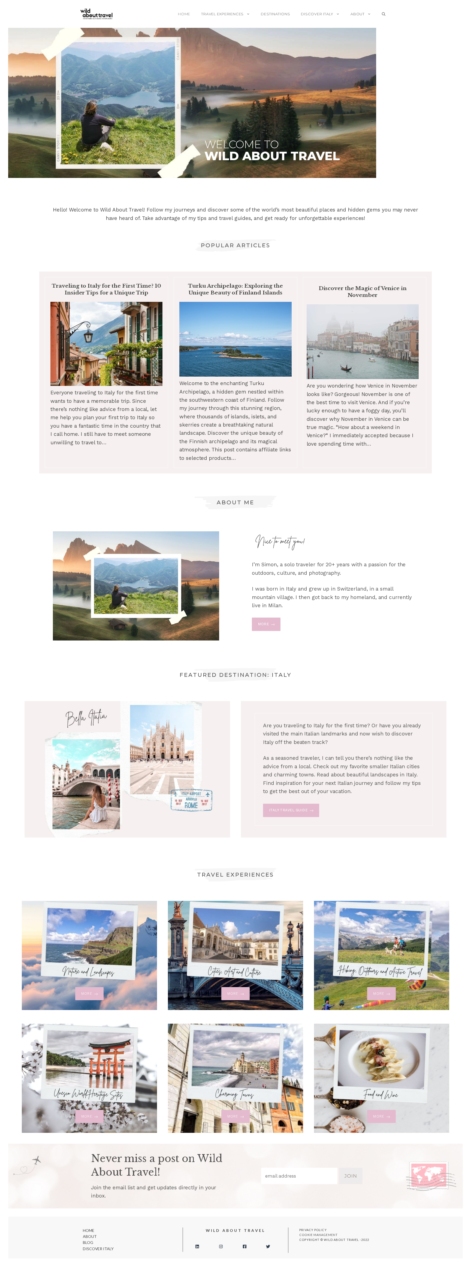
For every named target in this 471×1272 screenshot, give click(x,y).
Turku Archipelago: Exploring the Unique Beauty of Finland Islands (235, 289)
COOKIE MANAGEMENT (318, 1235)
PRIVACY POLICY (313, 1230)
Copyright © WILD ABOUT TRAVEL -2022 (334, 1239)
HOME (184, 14)
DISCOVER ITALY (317, 14)
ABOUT (358, 14)
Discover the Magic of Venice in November (363, 291)
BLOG (88, 1242)
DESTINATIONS (275, 14)
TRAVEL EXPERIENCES (222, 14)
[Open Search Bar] (383, 14)
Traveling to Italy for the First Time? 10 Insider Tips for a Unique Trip (106, 289)
